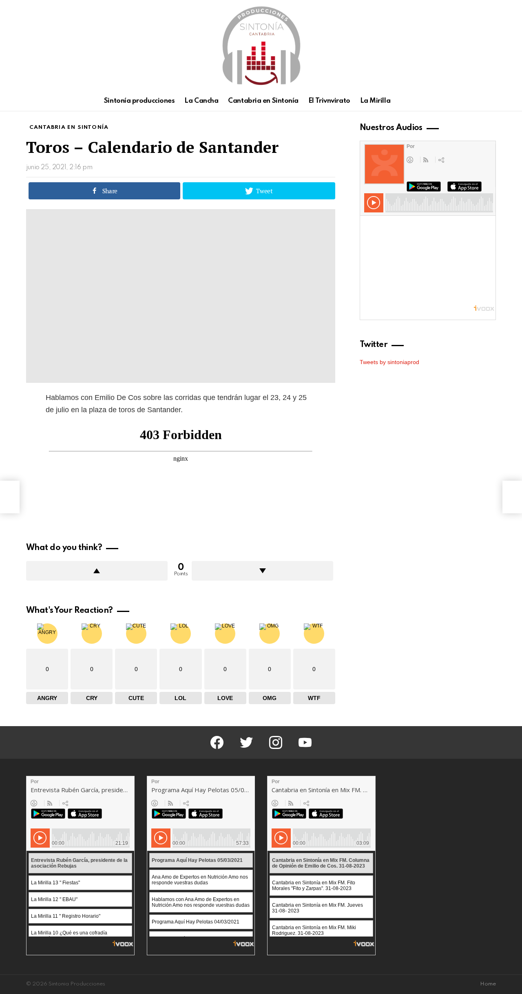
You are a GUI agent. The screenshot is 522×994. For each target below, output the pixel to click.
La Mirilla (375, 100)
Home (488, 984)
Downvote (262, 571)
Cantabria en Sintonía (263, 100)
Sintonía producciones (139, 100)
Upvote (97, 571)
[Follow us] (477, 101)
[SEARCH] (491, 101)
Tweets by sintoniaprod (389, 362)
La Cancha (201, 100)
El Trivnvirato (329, 100)
